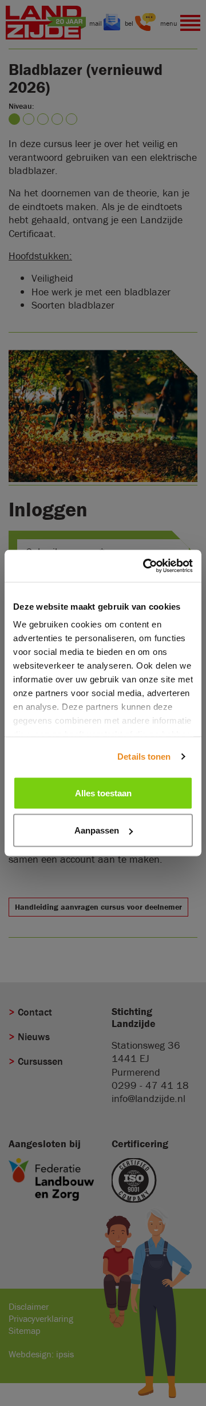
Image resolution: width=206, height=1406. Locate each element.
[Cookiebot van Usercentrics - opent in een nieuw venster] (145, 566)
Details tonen (144, 756)
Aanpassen (96, 830)
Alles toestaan (103, 792)
